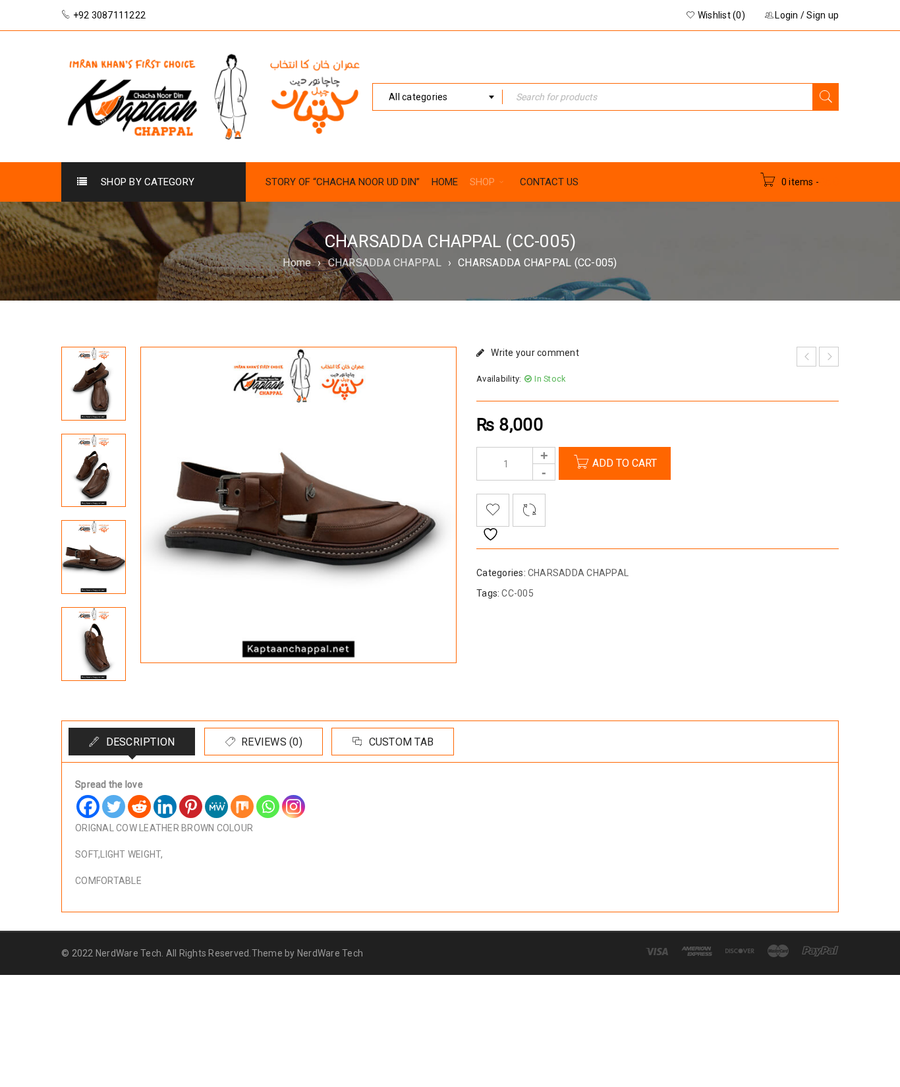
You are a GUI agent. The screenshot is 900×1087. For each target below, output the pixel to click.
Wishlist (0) (720, 15)
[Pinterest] (190, 806)
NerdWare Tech (330, 953)
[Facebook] (87, 806)
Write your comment (535, 352)
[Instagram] (293, 806)
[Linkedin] (165, 806)
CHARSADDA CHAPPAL (384, 262)
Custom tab (400, 742)
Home (297, 262)
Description (139, 742)
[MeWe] (216, 806)
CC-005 (517, 593)
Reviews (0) (270, 742)
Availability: (498, 379)
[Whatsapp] (267, 806)
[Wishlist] (492, 510)
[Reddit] (139, 806)
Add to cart (624, 463)
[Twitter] (113, 806)
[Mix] (242, 806)
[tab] (132, 741)
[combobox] (437, 97)
